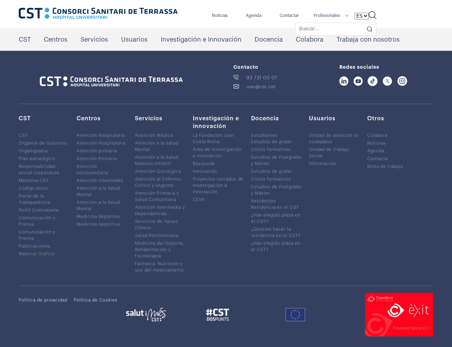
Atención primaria (97, 151)
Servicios (94, 39)
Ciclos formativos (271, 149)
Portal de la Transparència (34, 199)
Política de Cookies (96, 300)
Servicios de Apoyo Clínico (156, 224)
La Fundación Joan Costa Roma (213, 138)
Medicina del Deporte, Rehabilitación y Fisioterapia (160, 249)
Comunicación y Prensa (37, 221)
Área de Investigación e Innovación (217, 152)
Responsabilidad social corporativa (39, 169)
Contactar (289, 15)
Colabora (309, 39)
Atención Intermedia (100, 180)
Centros (55, 39)
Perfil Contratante (39, 210)
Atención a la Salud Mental (98, 191)
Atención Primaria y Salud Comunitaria (157, 196)
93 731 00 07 (262, 77)
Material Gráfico (37, 254)
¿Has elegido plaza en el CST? (276, 218)
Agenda (253, 15)
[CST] (98, 14)
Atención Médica (154, 135)
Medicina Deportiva (98, 224)
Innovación (205, 171)
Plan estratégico (37, 159)
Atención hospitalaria (101, 135)
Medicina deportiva (98, 216)
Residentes (263, 201)
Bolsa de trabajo (385, 166)
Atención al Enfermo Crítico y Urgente (158, 182)
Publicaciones (34, 246)
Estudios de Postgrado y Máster (276, 160)
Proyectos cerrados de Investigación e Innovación (218, 185)
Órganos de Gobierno (43, 143)
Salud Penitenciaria (156, 235)
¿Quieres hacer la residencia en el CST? (276, 232)
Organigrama (33, 151)
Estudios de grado (271, 142)
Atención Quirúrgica (158, 171)
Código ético (33, 188)
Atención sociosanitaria (92, 169)
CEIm (199, 199)
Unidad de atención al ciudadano (333, 138)
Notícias (220, 15)
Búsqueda (204, 164)
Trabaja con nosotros (368, 39)
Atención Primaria (97, 159)
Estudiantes (264, 135)
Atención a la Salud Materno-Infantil (156, 160)
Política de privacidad (43, 300)
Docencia (269, 39)
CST (25, 39)
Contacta (377, 159)
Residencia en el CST (275, 207)
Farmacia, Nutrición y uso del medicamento (159, 267)
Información (322, 164)
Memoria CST (34, 180)
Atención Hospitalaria (101, 143)
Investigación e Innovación (201, 39)
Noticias (376, 143)
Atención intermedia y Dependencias (160, 210)
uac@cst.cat (261, 86)
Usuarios (134, 39)
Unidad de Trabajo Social (329, 152)
